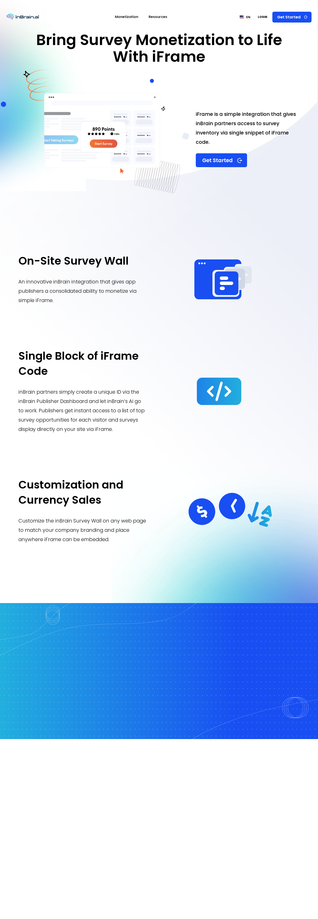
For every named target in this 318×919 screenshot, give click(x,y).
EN (248, 17)
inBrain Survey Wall (168, 862)
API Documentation (115, 796)
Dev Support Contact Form (121, 805)
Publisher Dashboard (115, 814)
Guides (265, 805)
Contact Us (269, 796)
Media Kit (186, 814)
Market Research (194, 779)
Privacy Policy (269, 823)
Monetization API (213, 865)
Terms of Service (272, 814)
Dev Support (270, 788)
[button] (126, 17)
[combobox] (247, 17)
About (265, 779)
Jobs (183, 787)
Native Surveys (165, 871)
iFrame (204, 882)
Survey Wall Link (212, 873)
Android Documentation (120, 788)
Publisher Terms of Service (280, 833)
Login (262, 17)
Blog (182, 804)
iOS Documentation (116, 779)
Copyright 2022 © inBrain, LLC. (123, 903)
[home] (22, 17)
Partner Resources (195, 796)
